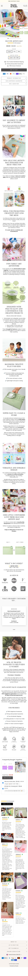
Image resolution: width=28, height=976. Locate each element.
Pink (14, 51)
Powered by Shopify (14, 965)
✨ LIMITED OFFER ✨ (14, 55)
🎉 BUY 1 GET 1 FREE (14, 57)
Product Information (14, 78)
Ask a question (14, 83)
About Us (14, 941)
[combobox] (12, 784)
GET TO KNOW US (14, 948)
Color (14, 49)
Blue (19, 51)
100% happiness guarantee (14, 81)
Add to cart (7, 777)
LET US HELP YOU (14, 945)
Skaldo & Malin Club (13, 951)
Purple (9, 51)
